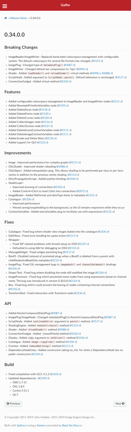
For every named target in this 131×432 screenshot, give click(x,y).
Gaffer (65, 5)
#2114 (74, 325)
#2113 (72, 174)
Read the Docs (70, 425)
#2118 (43, 109)
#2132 (41, 142)
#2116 (45, 122)
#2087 (68, 65)
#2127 (46, 126)
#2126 (13, 289)
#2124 (73, 281)
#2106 (27, 199)
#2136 (78, 293)
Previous (14, 403)
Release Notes (18, 18)
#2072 (81, 191)
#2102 (64, 81)
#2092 (81, 69)
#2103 (54, 374)
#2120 (44, 113)
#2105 (62, 105)
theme (41, 425)
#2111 (64, 130)
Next (118, 403)
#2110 (72, 248)
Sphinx (21, 425)
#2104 (71, 179)
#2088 (106, 73)
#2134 (50, 138)
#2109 (42, 378)
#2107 (82, 244)
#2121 (96, 61)
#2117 (120, 77)
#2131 (108, 211)
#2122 (55, 260)
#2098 (94, 73)
